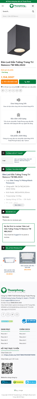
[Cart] (33, 6)
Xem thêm (18, 205)
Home (4, 16)
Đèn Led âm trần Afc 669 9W (27, 266)
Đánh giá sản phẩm (7, 70)
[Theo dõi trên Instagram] (8, 315)
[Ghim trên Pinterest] (17, 90)
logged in (17, 235)
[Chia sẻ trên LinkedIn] (20, 90)
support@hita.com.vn (12, 300)
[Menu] (2, 5)
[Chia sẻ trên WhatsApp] (2, 90)
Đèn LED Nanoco (13, 16)
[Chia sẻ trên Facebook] (6, 90)
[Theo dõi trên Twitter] (12, 315)
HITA (32, 106)
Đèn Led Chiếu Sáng (20, 159)
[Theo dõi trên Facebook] (3, 315)
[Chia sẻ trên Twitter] (10, 90)
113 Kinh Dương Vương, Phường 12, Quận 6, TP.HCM (18, 298)
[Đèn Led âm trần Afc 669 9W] (27, 258)
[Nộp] (33, 11)
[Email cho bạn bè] (13, 90)
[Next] (36, 265)
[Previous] (1, 265)
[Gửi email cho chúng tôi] (17, 315)
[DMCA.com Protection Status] (7, 321)
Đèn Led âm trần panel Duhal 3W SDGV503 (9, 271)
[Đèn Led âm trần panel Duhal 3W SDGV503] (9, 260)
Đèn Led (6, 174)
